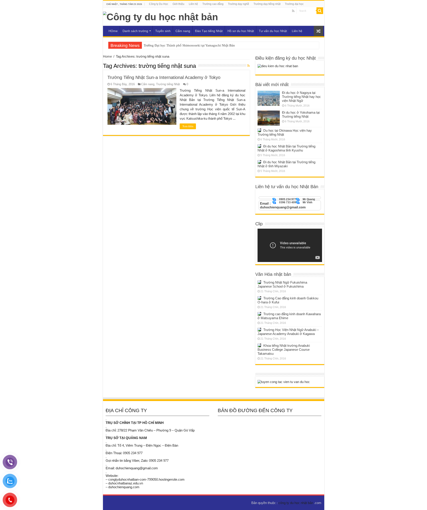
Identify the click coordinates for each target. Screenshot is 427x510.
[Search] (319, 10)
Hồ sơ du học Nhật (241, 31)
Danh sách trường (135, 31)
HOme (113, 31)
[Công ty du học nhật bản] (160, 16)
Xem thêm (187, 126)
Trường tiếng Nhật (168, 84)
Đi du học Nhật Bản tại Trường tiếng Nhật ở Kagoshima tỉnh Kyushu (286, 148)
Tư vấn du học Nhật (273, 31)
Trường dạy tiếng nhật (267, 4)
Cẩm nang (182, 31)
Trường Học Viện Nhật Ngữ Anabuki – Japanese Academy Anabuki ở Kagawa (288, 332)
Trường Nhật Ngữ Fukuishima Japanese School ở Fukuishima (282, 284)
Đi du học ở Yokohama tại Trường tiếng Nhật (301, 114)
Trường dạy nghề (238, 4)
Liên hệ (193, 4)
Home (107, 56)
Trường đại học (294, 4)
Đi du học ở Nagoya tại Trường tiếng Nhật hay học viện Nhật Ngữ (301, 97)
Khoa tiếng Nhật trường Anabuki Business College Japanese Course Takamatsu (284, 349)
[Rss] (293, 11)
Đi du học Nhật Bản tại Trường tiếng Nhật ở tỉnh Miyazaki (286, 164)
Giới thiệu (178, 4)
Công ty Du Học (158, 4)
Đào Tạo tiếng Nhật (209, 31)
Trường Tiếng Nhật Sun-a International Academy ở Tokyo (163, 77)
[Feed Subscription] (248, 65)
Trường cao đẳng (213, 4)
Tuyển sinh (163, 31)
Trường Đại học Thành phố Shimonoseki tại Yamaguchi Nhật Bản (189, 45)
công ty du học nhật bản (296, 503)
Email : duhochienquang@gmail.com (283, 205)
